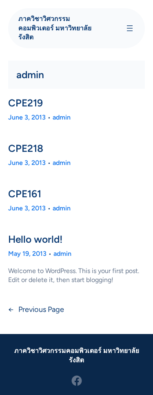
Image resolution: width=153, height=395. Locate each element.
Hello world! (35, 239)
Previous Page (36, 309)
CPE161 (24, 194)
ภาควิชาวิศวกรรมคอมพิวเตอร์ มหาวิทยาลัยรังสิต (54, 28)
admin (62, 117)
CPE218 (25, 148)
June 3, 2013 (27, 117)
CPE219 (25, 103)
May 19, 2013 (27, 253)
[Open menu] (130, 28)
